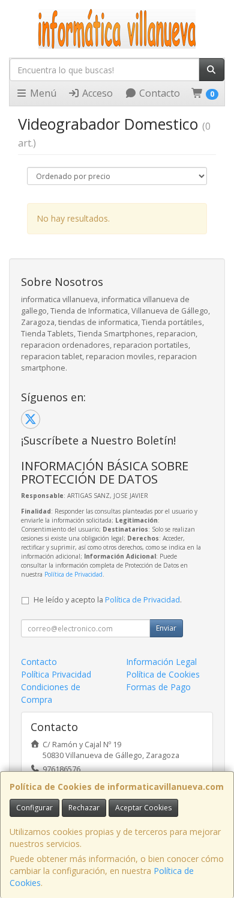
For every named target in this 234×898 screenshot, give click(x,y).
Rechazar (84, 807)
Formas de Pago (158, 687)
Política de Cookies (163, 674)
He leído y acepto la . (108, 600)
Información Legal (161, 661)
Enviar (166, 628)
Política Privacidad (56, 674)
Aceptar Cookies (143, 807)
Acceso (96, 93)
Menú (42, 93)
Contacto (158, 93)
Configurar (34, 807)
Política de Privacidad (73, 574)
